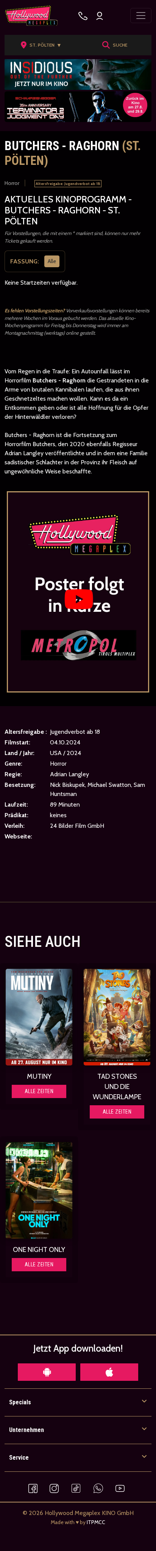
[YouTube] (120, 1487)
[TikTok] (76, 1487)
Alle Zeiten (39, 1091)
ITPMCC (96, 1522)
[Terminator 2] (78, 106)
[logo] (31, 15)
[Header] (78, 74)
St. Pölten (46, 45)
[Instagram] (54, 1487)
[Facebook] (33, 1487)
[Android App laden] (47, 1372)
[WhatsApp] (98, 1487)
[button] (43, 45)
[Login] (99, 15)
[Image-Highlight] (39, 1017)
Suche (120, 45)
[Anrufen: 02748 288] (82, 15)
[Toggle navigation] (140, 15)
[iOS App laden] (109, 1372)
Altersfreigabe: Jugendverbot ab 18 (68, 183)
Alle (52, 261)
